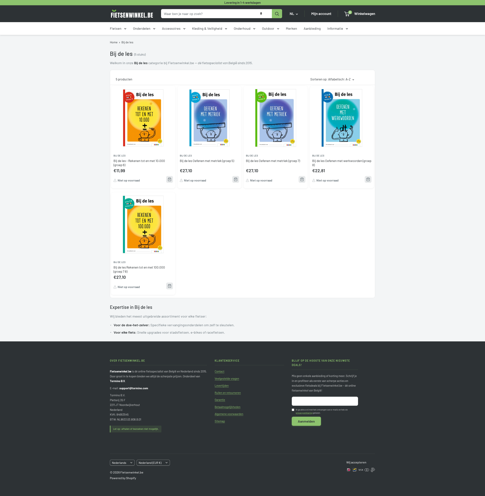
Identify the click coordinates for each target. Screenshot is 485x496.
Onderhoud (242, 28)
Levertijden (222, 385)
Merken (291, 28)
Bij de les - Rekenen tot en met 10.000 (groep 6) (139, 163)
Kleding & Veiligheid (207, 28)
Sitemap (220, 421)
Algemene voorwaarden (229, 414)
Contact (219, 371)
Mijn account (321, 14)
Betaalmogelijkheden (227, 407)
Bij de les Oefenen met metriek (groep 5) (207, 161)
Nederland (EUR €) (150, 462)
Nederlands (119, 462)
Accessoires (171, 28)
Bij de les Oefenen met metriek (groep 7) (273, 161)
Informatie (335, 28)
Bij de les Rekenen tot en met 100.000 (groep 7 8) (139, 269)
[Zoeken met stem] (261, 13)
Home (114, 42)
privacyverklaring (304, 412)
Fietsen (116, 28)
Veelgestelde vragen (227, 378)
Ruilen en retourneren (228, 392)
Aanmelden (306, 421)
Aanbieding (312, 28)
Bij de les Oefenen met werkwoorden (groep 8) (341, 163)
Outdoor (268, 28)
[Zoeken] (277, 13)
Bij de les (127, 42)
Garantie (220, 399)
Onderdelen (142, 28)
